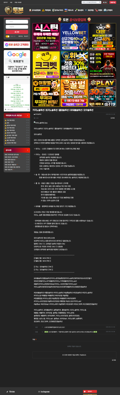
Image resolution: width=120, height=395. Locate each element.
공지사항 (8, 150)
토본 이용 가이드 (9, 162)
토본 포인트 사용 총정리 (11, 157)
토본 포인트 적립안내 (10, 164)
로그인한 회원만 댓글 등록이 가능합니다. (74, 355)
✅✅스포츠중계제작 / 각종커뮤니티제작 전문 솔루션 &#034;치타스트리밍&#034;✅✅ (70, 332)
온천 (7, 123)
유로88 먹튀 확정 (10, 143)
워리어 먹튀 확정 (10, 133)
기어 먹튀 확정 (9, 120)
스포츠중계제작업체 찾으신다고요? (54, 327)
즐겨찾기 (6, 2)
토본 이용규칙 (8, 169)
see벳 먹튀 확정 (10, 138)
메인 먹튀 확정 (9, 140)
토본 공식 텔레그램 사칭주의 (12, 167)
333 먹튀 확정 (9, 128)
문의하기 (90, 391)
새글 (11, 2)
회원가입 (113, 2)
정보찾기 (26, 36)
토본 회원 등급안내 (10, 159)
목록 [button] (113, 118)
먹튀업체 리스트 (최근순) (14, 115)
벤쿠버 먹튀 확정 (10, 125)
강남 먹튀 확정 (10, 130)
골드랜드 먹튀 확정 (11, 135)
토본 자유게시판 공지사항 (12, 154)
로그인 (105, 2)
